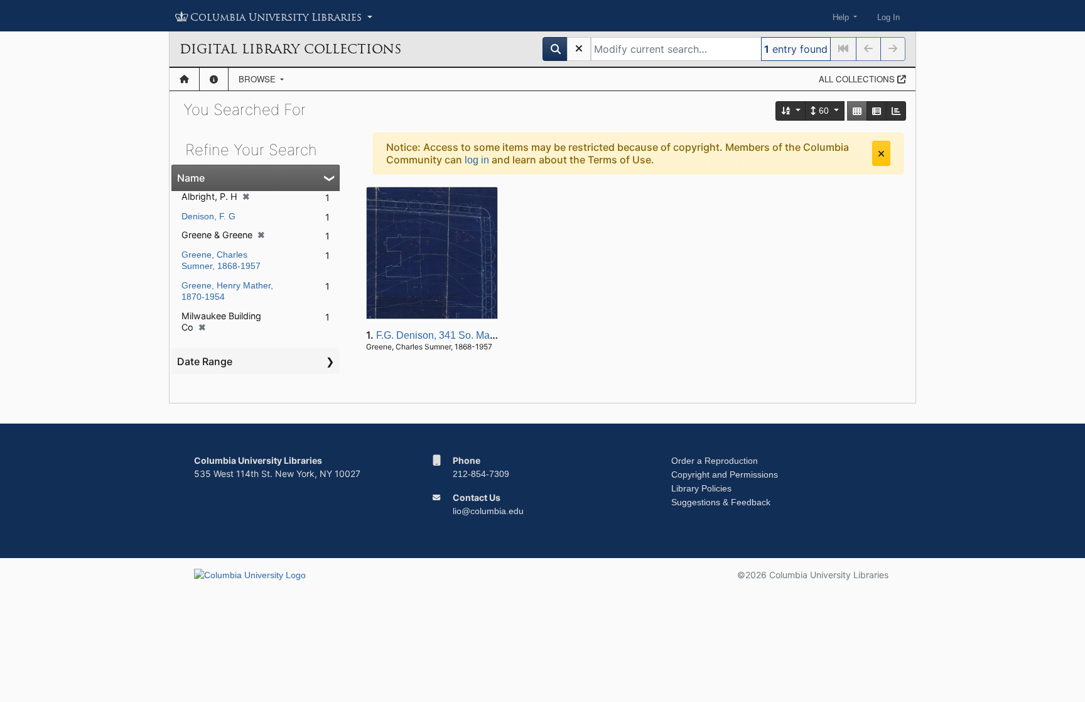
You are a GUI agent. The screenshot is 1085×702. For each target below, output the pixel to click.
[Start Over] (579, 49)
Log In (888, 17)
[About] (214, 79)
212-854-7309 (481, 474)
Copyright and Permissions (724, 474)
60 (823, 111)
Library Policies (701, 488)
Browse (258, 79)
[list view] (876, 111)
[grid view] (857, 111)
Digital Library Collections (290, 49)
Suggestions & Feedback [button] (720, 502)
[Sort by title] (791, 111)
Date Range (204, 361)
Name (191, 178)
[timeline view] (896, 111)
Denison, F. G (208, 216)
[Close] (881, 153)
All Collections (858, 79)
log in (477, 160)
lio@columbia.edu (488, 511)
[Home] (184, 79)
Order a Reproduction (714, 461)
